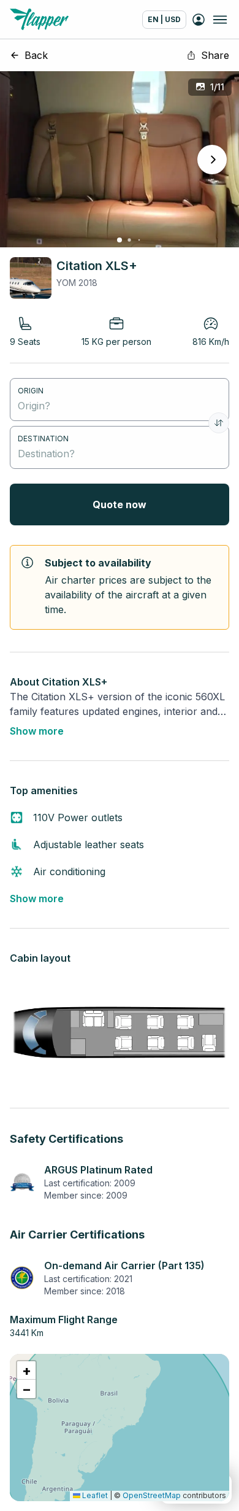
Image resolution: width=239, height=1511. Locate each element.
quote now (119, 504)
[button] (26, 1370)
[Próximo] (212, 159)
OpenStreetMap (152, 1495)
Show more (37, 731)
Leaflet (94, 1495)
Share (215, 55)
